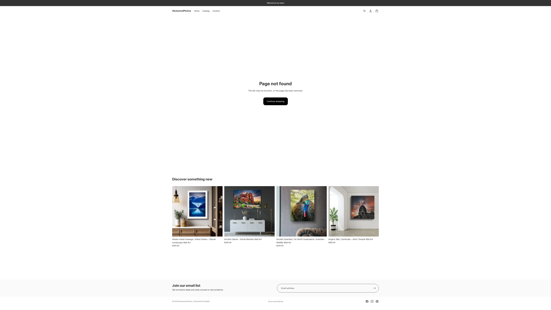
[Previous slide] (176, 211)
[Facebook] (367, 301)
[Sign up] (374, 288)
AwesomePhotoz (185, 301)
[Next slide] (218, 211)
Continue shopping (275, 101)
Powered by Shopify (201, 301)
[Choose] (218, 232)
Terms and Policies (275, 301)
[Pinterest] (377, 301)
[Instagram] (372, 301)
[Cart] (377, 11)
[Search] (364, 11)
